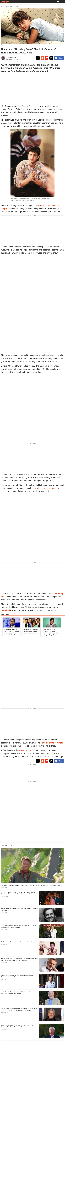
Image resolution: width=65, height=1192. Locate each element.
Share (60, 58)
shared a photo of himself (52, 742)
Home (2, 6)
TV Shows (16, 6)
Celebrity (9, 6)
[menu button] (62, 1)
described (5, 610)
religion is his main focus (46, 487)
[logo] (5, 2)
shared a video (25, 750)
